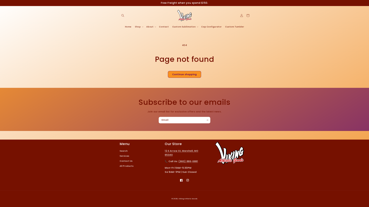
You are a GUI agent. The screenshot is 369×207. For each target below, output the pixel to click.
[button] (123, 15)
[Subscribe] (207, 120)
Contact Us (126, 161)
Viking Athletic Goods (188, 199)
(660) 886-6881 (188, 161)
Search (124, 151)
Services (124, 156)
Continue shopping (184, 74)
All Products (126, 166)
